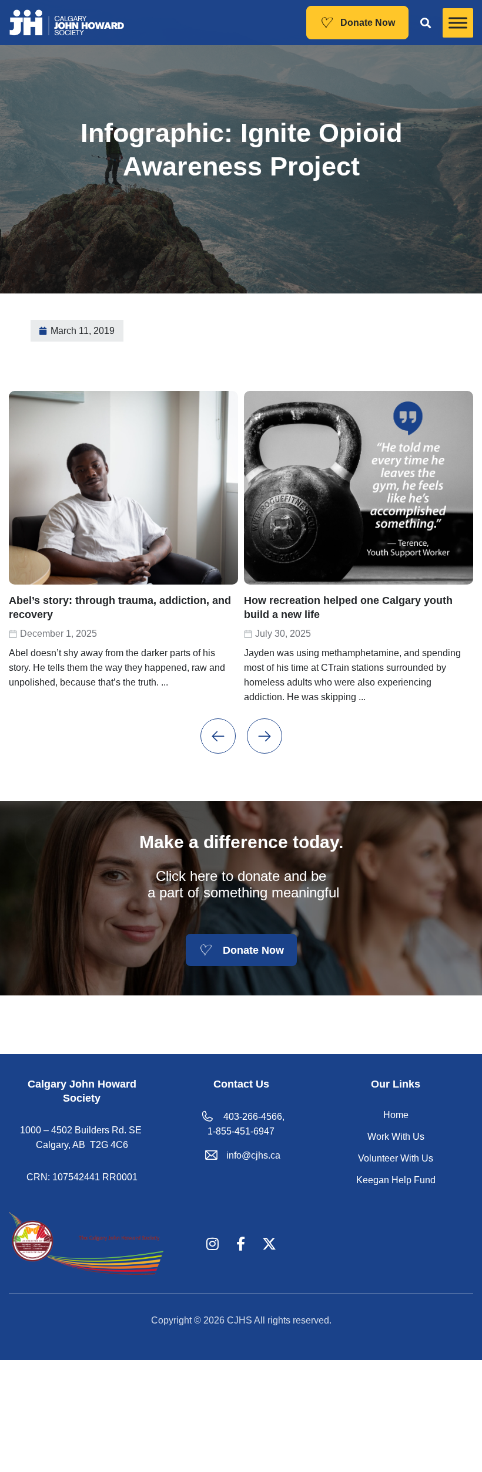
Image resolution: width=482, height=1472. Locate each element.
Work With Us (395, 1137)
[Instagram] (213, 1244)
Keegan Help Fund (396, 1180)
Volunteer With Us (395, 1158)
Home (396, 1115)
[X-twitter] (269, 1244)
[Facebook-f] (241, 1244)
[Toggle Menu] (457, 22)
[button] (426, 22)
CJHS (239, 1320)
